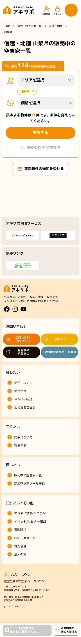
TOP (7, 26)
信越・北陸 (55, 26)
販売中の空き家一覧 (29, 26)
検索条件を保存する (40, 148)
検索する (40, 133)
